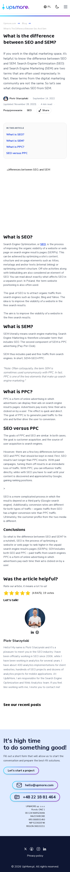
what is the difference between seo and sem (24, 28)
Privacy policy (35, 856)
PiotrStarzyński (16, 640)
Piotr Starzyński (19, 98)
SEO (29, 110)
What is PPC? (15, 147)
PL (49, 7)
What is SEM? (15, 141)
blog (24, 23)
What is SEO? (15, 134)
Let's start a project (21, 770)
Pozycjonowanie (12, 110)
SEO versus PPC (17, 153)
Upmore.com (9, 23)
